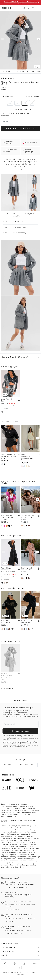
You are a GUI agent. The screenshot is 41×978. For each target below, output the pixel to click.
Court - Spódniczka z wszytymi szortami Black (8, 456)
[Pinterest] (14, 963)
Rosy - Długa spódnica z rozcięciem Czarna (8, 570)
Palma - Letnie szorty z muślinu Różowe (7, 517)
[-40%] (10, 552)
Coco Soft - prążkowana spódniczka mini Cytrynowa (27, 457)
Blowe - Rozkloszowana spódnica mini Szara (7, 676)
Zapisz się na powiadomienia (16, 887)
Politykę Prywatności (21, 743)
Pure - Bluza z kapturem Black (7, 621)
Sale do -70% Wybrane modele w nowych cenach (20, 2)
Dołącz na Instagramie (13, 933)
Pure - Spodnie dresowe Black (26, 621)
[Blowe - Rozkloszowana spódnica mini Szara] (33, 183)
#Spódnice (9, 765)
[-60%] (10, 383)
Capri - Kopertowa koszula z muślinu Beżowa (27, 517)
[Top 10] (10, 605)
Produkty (16, 71)
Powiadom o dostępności (19, 128)
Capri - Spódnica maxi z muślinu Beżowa (27, 570)
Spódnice (25, 71)
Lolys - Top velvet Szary (7, 400)
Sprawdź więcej (20, 700)
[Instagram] (24, 963)
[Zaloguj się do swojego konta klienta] (28, 8)
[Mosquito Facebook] (5, 963)
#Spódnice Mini (26, 765)
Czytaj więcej (10, 921)
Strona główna (6, 71)
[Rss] (35, 963)
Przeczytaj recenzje (12, 909)
